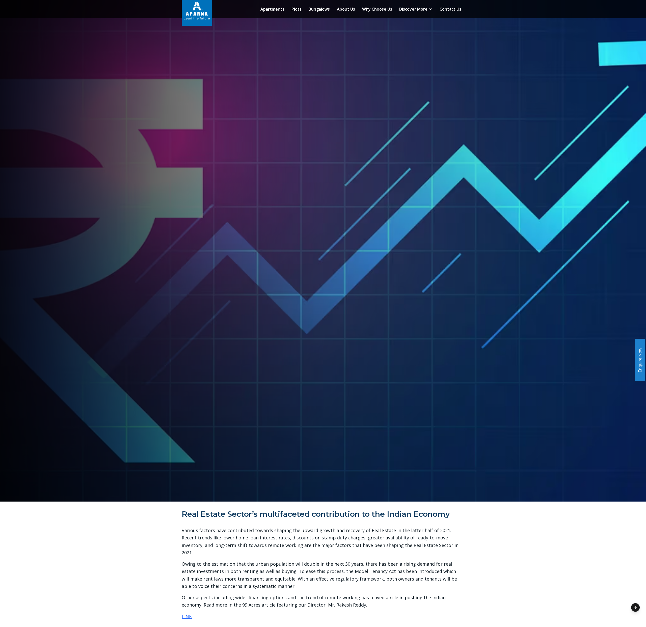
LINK (187, 616)
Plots (296, 9)
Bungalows (319, 9)
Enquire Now (640, 360)
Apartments (272, 9)
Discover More (413, 9)
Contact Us (450, 9)
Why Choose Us (377, 9)
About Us (346, 9)
